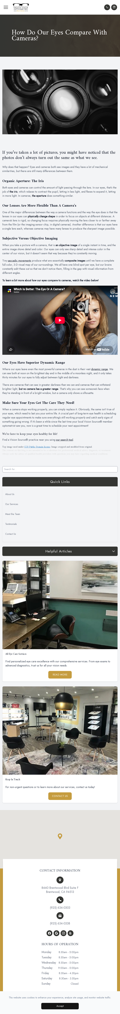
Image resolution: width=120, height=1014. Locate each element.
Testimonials (11, 524)
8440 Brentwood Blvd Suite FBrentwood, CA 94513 (60, 890)
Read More (60, 674)
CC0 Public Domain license (37, 447)
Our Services (11, 504)
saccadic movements (19, 261)
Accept (60, 1006)
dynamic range (99, 369)
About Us (9, 494)
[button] (6, 7)
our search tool (64, 440)
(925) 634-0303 (60, 908)
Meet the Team (12, 514)
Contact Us (10, 534)
